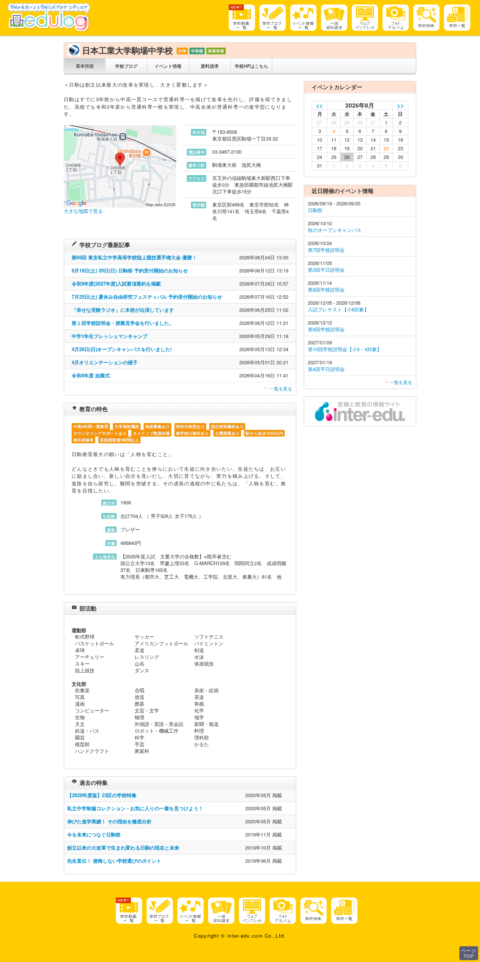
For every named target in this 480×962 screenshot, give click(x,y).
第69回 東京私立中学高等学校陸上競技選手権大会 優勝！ (134, 257)
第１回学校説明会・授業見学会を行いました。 (123, 322)
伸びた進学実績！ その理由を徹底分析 (109, 821)
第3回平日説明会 (326, 269)
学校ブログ (126, 66)
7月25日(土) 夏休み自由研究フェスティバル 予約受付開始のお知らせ (147, 296)
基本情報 (85, 66)
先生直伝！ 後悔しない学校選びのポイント (114, 860)
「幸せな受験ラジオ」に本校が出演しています (123, 309)
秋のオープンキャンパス (335, 229)
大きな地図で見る (83, 210)
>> (400, 105)
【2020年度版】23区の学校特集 (101, 795)
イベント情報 (168, 66)
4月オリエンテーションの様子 (105, 362)
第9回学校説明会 (326, 329)
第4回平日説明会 (326, 369)
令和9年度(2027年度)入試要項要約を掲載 (116, 283)
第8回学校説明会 (326, 289)
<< (319, 105)
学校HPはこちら (251, 66)
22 (386, 148)
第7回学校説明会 (326, 249)
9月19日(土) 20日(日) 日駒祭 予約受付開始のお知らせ (130, 270)
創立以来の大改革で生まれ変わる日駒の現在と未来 (123, 847)
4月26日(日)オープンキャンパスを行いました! (122, 349)
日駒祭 (315, 210)
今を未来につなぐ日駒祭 (94, 834)
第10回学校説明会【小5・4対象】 (345, 349)
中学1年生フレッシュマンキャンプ (109, 336)
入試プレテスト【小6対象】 (338, 309)
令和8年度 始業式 (91, 375)
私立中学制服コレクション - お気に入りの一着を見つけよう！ (135, 808)
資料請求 (210, 66)
